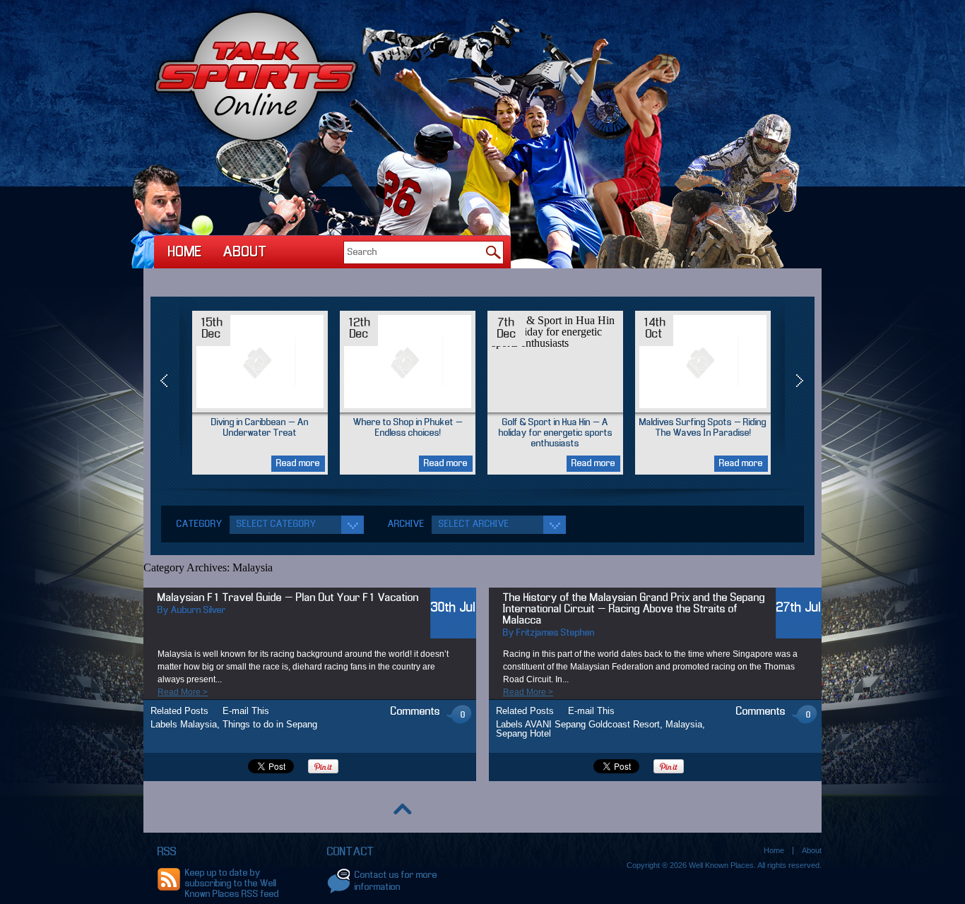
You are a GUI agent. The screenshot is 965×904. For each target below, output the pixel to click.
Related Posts (179, 711)
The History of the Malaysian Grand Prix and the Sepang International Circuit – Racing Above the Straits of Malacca (634, 609)
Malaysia (198, 724)
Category (200, 524)
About (245, 252)
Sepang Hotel (523, 733)
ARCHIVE (406, 524)
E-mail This (246, 711)
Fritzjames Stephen (555, 633)
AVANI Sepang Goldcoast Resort (592, 724)
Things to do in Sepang (270, 724)
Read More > (183, 692)
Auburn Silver (198, 610)
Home (185, 252)
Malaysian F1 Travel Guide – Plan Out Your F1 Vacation (288, 598)
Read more (298, 463)
